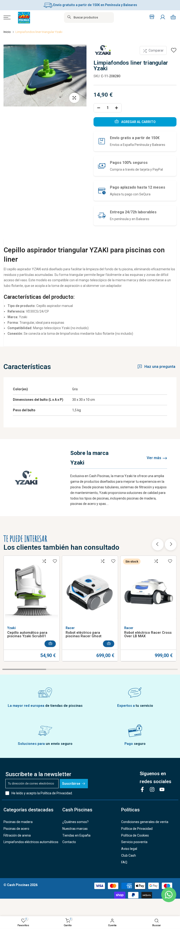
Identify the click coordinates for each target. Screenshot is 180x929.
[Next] (170, 544)
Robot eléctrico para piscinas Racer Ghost (83, 634)
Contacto (69, 842)
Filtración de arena (17, 835)
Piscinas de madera (18, 822)
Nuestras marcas (75, 828)
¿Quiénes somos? (75, 822)
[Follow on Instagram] (152, 789)
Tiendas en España (76, 835)
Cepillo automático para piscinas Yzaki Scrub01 (27, 634)
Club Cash (128, 855)
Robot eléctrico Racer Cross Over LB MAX (148, 634)
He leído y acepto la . (42, 793)
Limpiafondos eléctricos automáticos (31, 842)
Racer (70, 628)
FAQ (124, 862)
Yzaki (11, 628)
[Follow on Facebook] (142, 789)
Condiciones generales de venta (144, 822)
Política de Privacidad (56, 793)
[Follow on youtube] (162, 789)
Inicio (7, 31)
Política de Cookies (135, 835)
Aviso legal (129, 849)
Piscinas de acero (16, 828)
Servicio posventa (134, 842)
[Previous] (158, 544)
